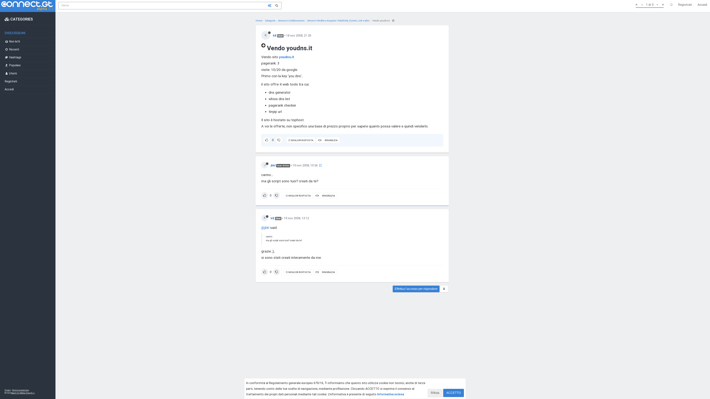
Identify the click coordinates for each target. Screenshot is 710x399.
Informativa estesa (390, 394)
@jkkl (265, 228)
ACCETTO (453, 392)
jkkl (273, 165)
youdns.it (286, 57)
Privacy (8, 390)
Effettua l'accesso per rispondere (416, 288)
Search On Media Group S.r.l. (23, 393)
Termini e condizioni (20, 390)
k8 (274, 35)
